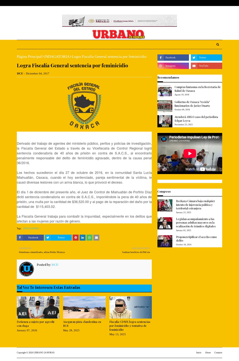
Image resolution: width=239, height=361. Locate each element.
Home (20, 2)
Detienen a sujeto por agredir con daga (36, 324)
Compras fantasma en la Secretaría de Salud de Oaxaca (198, 89)
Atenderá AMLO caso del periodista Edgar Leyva (196, 118)
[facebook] (203, 3)
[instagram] (215, 3)
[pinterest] (220, 3)
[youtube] (206, 66)
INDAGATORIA (56, 56)
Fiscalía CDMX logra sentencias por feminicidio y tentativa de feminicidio (129, 325)
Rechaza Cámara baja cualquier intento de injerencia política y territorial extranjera (195, 204)
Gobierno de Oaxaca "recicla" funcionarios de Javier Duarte (192, 103)
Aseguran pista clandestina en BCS (82, 324)
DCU (20, 73)
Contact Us (45, 2)
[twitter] (209, 3)
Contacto (218, 352)
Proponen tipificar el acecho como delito (196, 238)
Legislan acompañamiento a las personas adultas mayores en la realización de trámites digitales (196, 222)
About (31, 2)
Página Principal (29, 56)
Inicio (198, 352)
